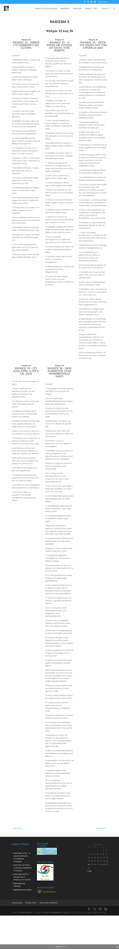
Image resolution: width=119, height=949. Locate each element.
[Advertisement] (59, 932)
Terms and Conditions (48, 903)
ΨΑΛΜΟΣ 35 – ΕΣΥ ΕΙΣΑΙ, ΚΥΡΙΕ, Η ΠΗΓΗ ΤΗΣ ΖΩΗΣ (26, 370)
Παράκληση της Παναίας (22, 890)
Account (105, 9)
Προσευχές (77, 9)
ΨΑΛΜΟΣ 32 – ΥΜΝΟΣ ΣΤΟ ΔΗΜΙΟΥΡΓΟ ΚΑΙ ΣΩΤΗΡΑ (26, 45)
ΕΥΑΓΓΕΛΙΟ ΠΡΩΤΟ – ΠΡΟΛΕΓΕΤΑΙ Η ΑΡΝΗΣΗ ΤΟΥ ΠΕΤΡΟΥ (22, 877)
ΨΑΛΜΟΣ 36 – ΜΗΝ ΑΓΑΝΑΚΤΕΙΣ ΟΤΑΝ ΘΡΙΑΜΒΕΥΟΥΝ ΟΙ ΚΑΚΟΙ (59, 372)
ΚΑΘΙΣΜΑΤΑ (65, 9)
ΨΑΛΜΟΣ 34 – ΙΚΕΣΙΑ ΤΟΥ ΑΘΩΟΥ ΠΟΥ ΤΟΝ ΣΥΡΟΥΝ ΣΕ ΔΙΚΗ (93, 45)
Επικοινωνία (102, 2)
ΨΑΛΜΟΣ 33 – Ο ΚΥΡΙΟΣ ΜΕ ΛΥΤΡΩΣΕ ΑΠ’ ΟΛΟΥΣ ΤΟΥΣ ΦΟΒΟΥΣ (59, 46)
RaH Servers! (26, 912)
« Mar (89, 871)
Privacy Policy (30, 903)
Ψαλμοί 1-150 (90, 9)
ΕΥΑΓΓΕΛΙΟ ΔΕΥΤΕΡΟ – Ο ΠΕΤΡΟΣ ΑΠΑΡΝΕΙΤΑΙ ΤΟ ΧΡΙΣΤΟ (22, 868)
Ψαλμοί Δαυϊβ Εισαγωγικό (46, 9)
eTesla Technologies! (52, 912)
